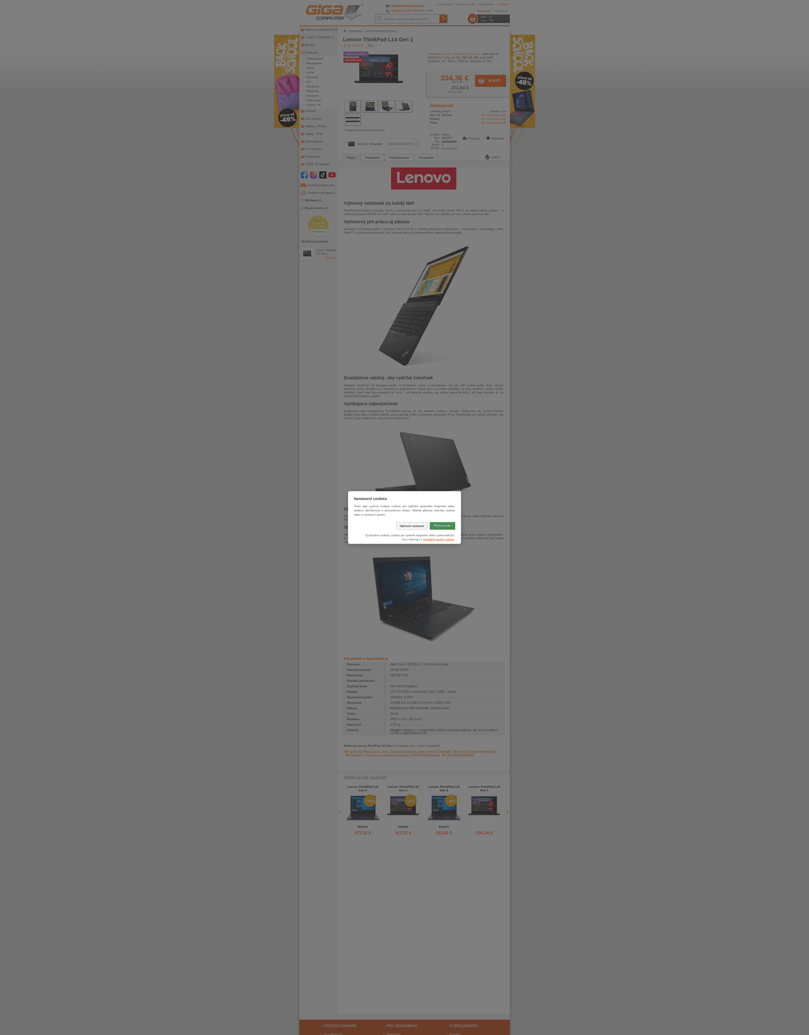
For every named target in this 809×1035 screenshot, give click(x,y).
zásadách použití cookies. (439, 539)
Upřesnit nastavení (412, 526)
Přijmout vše (442, 525)
